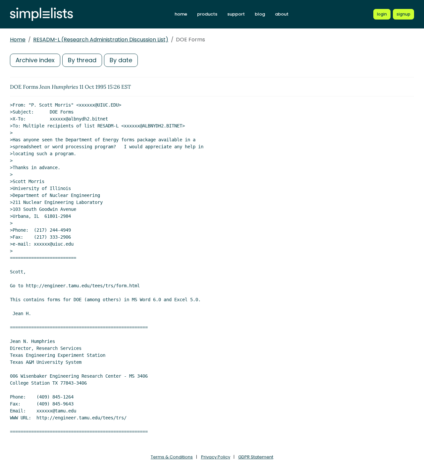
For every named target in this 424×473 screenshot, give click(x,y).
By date (121, 60)
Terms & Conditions (172, 457)
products (207, 14)
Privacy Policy (215, 457)
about (282, 14)
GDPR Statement (255, 457)
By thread (82, 60)
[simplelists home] (41, 14)
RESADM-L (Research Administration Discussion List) (100, 39)
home (181, 14)
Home (18, 39)
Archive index (35, 60)
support (236, 14)
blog (260, 14)
